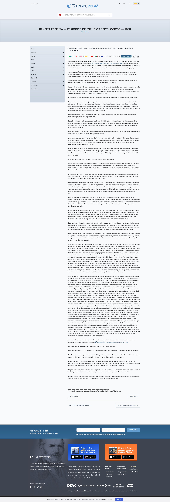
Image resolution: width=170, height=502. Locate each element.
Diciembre (34, 89)
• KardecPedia (109, 472)
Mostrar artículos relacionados (127, 405)
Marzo (33, 56)
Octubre (33, 81)
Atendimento (134, 469)
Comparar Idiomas (126, 56)
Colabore (133, 466)
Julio (32, 71)
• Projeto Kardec (122, 472)
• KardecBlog (109, 477)
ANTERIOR (74, 396)
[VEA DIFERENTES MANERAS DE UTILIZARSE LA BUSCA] (60, 15)
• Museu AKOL (121, 474)
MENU (35, 4)
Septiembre (34, 78)
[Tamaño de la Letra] (134, 56)
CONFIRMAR (133, 430)
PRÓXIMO (133, 396)
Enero (33, 49)
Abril (32, 60)
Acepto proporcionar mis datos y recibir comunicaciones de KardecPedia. (103, 434)
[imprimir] (138, 56)
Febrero (33, 52)
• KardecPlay (109, 474)
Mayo (33, 63)
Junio (33, 67)
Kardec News (134, 472)
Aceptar (119, 499)
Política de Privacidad (107, 499)
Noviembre (34, 85)
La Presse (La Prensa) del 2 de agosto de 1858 (108, 63)
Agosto (33, 74)
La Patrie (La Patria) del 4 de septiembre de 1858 (112, 342)
